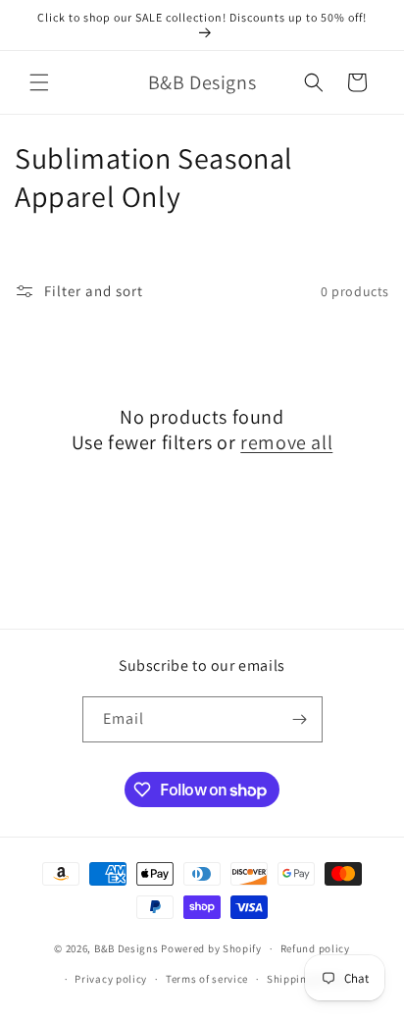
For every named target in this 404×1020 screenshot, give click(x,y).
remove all (286, 442)
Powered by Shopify (211, 948)
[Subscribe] (300, 719)
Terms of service (207, 979)
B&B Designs (126, 948)
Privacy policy (111, 979)
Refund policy (315, 948)
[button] (39, 82)
